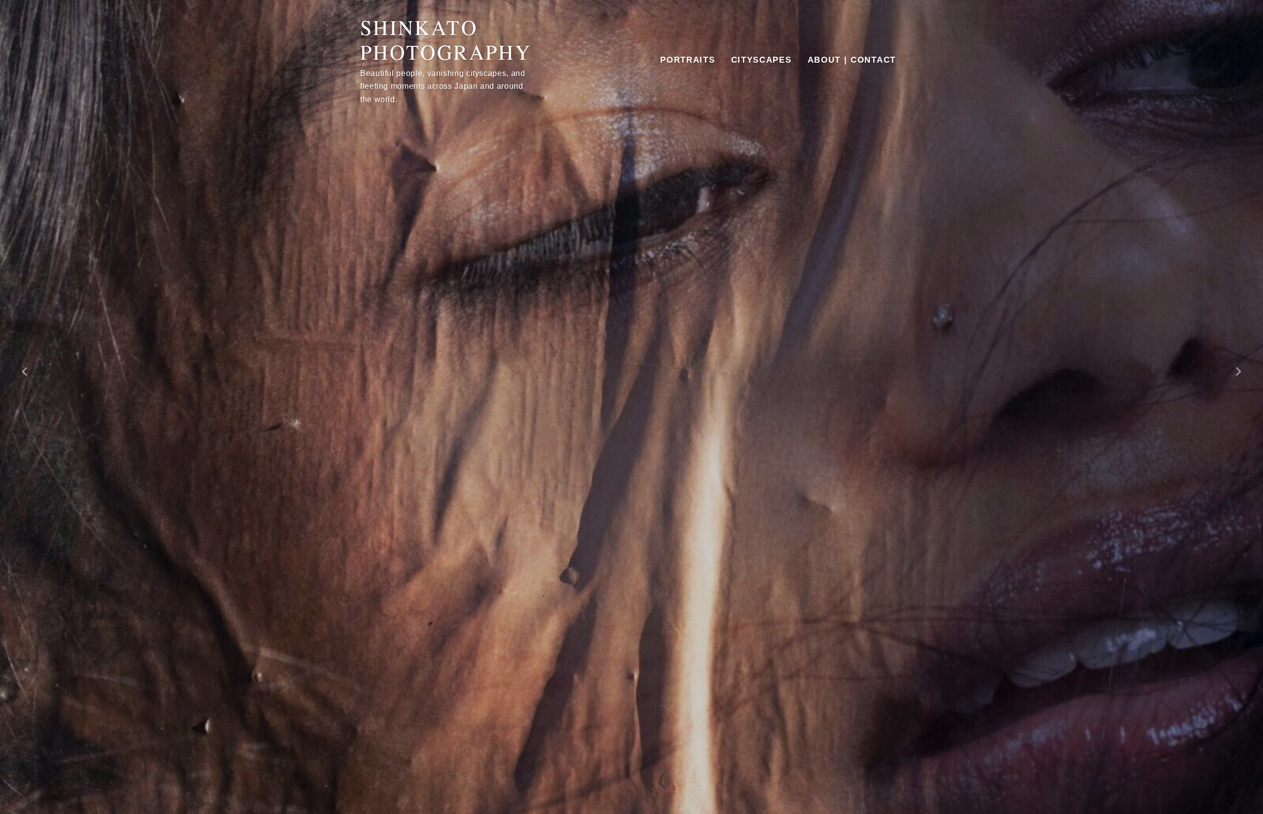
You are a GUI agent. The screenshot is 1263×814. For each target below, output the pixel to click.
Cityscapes (761, 60)
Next (1238, 371)
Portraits (687, 60)
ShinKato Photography (445, 39)
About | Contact (852, 60)
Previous (25, 371)
